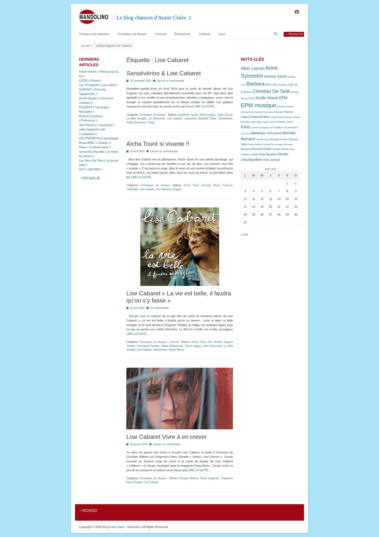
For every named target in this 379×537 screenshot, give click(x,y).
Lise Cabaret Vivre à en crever (166, 436)
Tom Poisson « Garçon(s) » (96, 125)
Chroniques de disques (132, 34)
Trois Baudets (268, 154)
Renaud (246, 149)
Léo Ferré (245, 133)
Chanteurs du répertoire (94, 34)
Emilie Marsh (267, 98)
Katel (245, 126)
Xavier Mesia (176, 349)
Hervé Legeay (207, 114)
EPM (283, 97)
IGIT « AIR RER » (90, 169)
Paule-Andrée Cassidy (259, 144)
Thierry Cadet (249, 154)
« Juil (244, 234)
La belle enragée (136, 118)
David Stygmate (209, 478)
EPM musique (258, 105)
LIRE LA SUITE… (205, 106)
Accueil (86, 45)
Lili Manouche (156, 118)
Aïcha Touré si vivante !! (157, 143)
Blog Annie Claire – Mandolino (121, 527)
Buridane (283, 85)
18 (253, 206)
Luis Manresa (163, 189)
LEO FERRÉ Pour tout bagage (98, 138)
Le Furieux (276, 127)
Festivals (204, 34)
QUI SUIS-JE (91, 177)
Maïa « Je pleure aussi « (95, 147)
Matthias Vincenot (266, 133)
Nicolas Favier (279, 139)
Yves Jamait (271, 159)
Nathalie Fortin (262, 139)
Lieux (221, 34)
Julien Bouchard (212, 345)
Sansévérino (225, 118)
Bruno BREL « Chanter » (95, 142)
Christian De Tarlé (271, 91)
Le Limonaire (290, 127)
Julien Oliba (255, 122)
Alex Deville (214, 341)
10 (245, 199)
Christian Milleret (188, 478)
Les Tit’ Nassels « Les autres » (98, 85)
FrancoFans (259, 117)
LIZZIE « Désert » (90, 80)
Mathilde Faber (207, 118)
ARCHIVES (89, 510)
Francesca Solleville (272, 112)
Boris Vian (271, 84)
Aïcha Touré (191, 185)
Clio (252, 98)
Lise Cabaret (174, 118)
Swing (151, 122)
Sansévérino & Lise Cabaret (163, 73)
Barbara (255, 84)
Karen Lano (285, 121)
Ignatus (288, 117)
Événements (182, 34)
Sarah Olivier (281, 149)
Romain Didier (261, 149)
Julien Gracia (224, 114)
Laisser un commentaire (170, 80)
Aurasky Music (211, 185)
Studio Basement (136, 122)
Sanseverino (160, 349)
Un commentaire (159, 307)
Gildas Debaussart (172, 345)
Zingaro (177, 189)
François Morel (277, 117)
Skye (292, 149)
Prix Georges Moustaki (281, 144)
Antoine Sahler (275, 76)
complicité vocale (188, 114)
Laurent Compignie (259, 127)
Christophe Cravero (148, 345)
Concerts (161, 34)
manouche (190, 118)
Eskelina (281, 106)
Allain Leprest (253, 68)
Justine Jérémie (269, 122)
